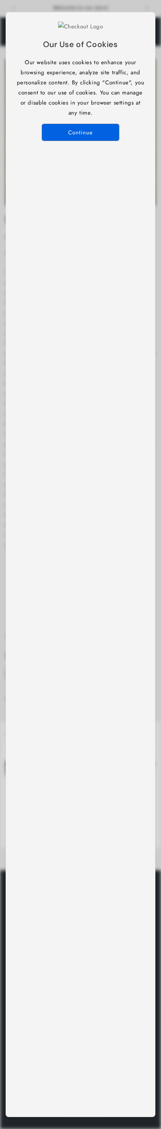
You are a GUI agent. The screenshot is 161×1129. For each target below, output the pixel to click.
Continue (80, 132)
